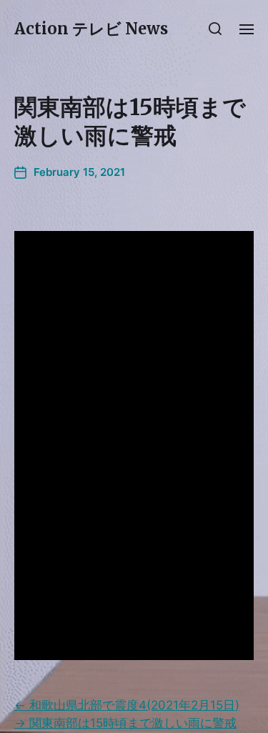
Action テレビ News (91, 28)
